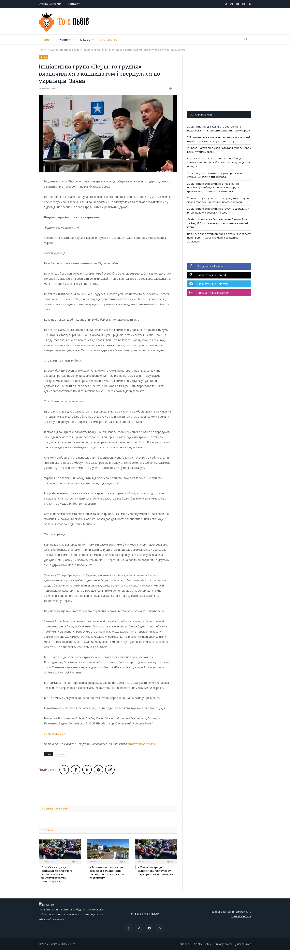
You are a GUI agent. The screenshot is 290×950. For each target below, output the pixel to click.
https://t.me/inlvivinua (141, 744)
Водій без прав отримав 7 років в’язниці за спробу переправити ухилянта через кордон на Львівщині (219, 237)
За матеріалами (54, 733)
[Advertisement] (179, 21)
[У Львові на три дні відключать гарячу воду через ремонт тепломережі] (156, 851)
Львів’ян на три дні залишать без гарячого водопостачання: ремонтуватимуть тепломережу (57, 874)
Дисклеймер (243, 944)
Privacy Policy (223, 944)
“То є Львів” (49, 944)
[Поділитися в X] (87, 769)
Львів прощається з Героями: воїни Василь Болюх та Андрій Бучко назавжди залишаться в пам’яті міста (218, 223)
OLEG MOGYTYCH (241, 916)
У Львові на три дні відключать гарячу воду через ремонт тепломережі (156, 870)
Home (42, 49)
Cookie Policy (202, 944)
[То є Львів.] (64, 21)
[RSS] (160, 928)
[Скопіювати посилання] (110, 769)
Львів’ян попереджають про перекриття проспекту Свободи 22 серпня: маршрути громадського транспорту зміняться (213, 187)
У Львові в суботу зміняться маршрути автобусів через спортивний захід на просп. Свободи (218, 200)
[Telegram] (149, 928)
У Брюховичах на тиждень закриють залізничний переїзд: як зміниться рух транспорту (107, 872)
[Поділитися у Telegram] (98, 769)
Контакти (74, 4)
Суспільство (109, 39)
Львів (46, 39)
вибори (60, 754)
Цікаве (85, 39)
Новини (64, 39)
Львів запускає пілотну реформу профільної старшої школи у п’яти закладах (214, 175)
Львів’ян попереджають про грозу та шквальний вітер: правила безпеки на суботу (218, 210)
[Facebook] (128, 928)
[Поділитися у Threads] (64, 769)
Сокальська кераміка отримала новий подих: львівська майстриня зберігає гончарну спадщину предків (219, 162)
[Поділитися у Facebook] (75, 769)
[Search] (245, 39)
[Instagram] (139, 928)
